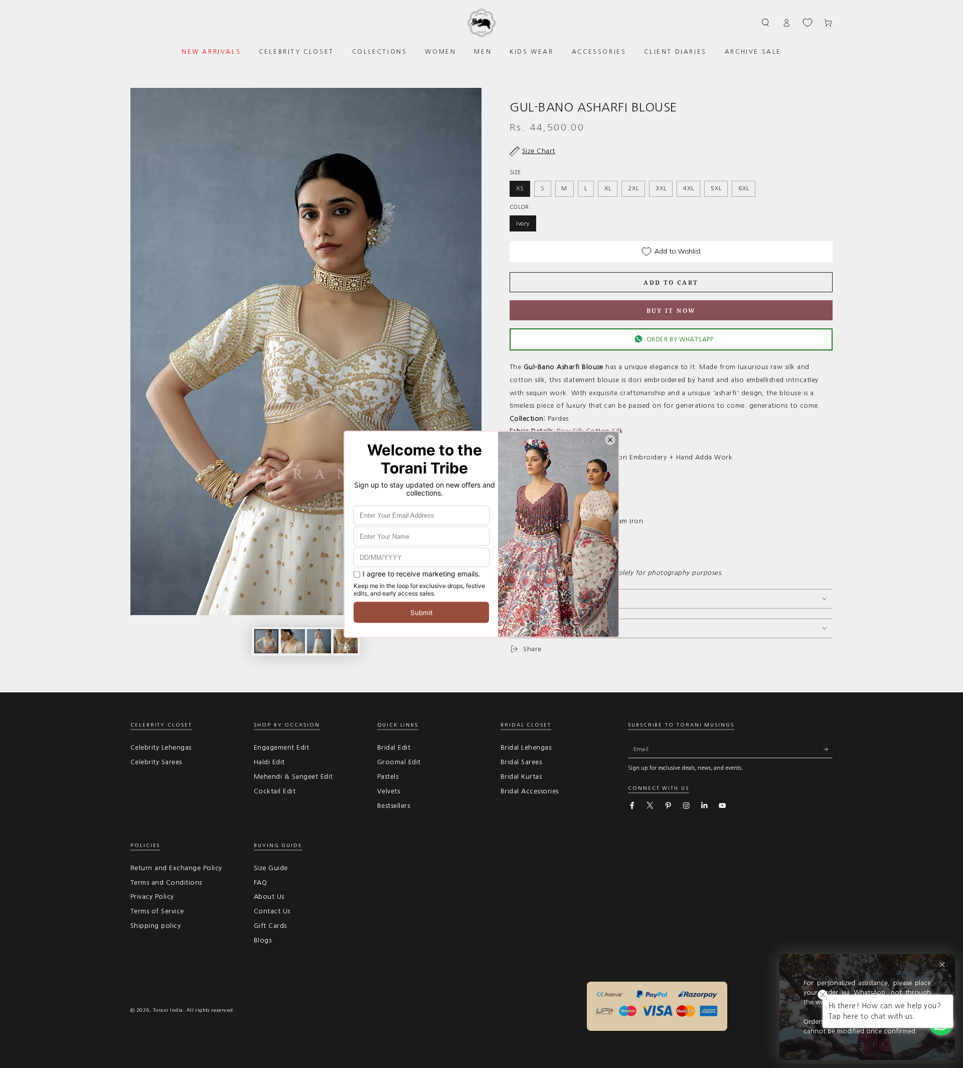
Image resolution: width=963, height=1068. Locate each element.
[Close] (942, 965)
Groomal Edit (399, 762)
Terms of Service (157, 911)
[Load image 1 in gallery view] (266, 641)
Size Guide (271, 868)
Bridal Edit (393, 747)
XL (607, 188)
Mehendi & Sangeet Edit (293, 776)
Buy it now (671, 310)
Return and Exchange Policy (176, 868)
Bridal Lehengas (526, 747)
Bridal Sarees (521, 762)
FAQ (260, 882)
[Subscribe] (828, 749)
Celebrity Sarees (156, 762)
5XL (716, 188)
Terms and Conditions (166, 882)
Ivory (523, 223)
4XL (688, 188)
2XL (633, 188)
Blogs (262, 940)
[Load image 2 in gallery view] (293, 641)
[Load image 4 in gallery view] (346, 641)
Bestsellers (393, 805)
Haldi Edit (269, 762)
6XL (743, 188)
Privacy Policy (152, 896)
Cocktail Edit (274, 791)
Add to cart (671, 282)
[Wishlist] (807, 22)
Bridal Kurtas (521, 776)
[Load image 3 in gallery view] (319, 641)
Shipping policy (155, 925)
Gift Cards (270, 925)
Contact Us (272, 911)
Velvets (388, 791)
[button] (765, 22)
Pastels (387, 776)
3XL (661, 188)
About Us (269, 896)
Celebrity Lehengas (161, 747)
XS (520, 188)
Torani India (168, 1010)
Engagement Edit (281, 747)
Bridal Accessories (530, 791)
